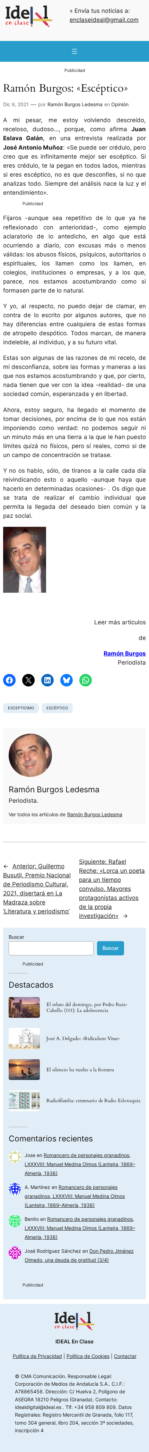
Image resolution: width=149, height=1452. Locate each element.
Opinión (120, 104)
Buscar (16, 937)
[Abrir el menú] (74, 51)
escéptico (57, 708)
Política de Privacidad (37, 1356)
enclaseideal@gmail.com (104, 19)
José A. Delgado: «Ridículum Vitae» (83, 1038)
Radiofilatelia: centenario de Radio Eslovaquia (93, 1101)
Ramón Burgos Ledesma (75, 104)
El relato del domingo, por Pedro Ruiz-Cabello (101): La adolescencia (87, 1007)
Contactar (125, 1356)
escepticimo (21, 708)
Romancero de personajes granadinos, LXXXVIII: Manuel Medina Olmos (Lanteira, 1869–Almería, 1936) (80, 1164)
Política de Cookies (88, 1356)
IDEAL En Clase (74, 1342)
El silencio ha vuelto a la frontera (80, 1070)
